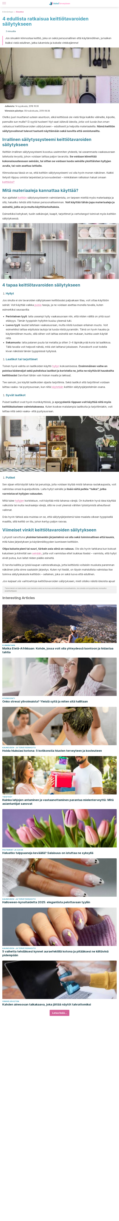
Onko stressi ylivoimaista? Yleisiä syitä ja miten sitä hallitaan (45, 701)
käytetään (57, 386)
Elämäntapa (7, 12)
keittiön (22, 197)
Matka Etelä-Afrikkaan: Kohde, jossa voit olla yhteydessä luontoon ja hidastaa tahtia (57, 650)
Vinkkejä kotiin (10, 1001)
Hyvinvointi (8, 698)
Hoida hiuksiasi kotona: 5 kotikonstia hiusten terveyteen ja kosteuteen (52, 750)
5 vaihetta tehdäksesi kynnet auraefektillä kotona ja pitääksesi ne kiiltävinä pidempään (55, 953)
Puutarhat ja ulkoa (12, 850)
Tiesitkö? (7, 797)
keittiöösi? (8, 182)
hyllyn (55, 366)
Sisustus (20, 12)
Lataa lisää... (59, 1012)
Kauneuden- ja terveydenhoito (19, 748)
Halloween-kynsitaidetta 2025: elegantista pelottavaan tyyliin (46, 902)
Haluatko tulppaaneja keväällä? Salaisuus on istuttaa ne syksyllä (47, 853)
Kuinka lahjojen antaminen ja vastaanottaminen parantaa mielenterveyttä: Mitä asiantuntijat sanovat (58, 801)
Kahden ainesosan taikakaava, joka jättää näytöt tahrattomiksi (46, 1004)
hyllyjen (19, 500)
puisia (38, 304)
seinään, (37, 553)
